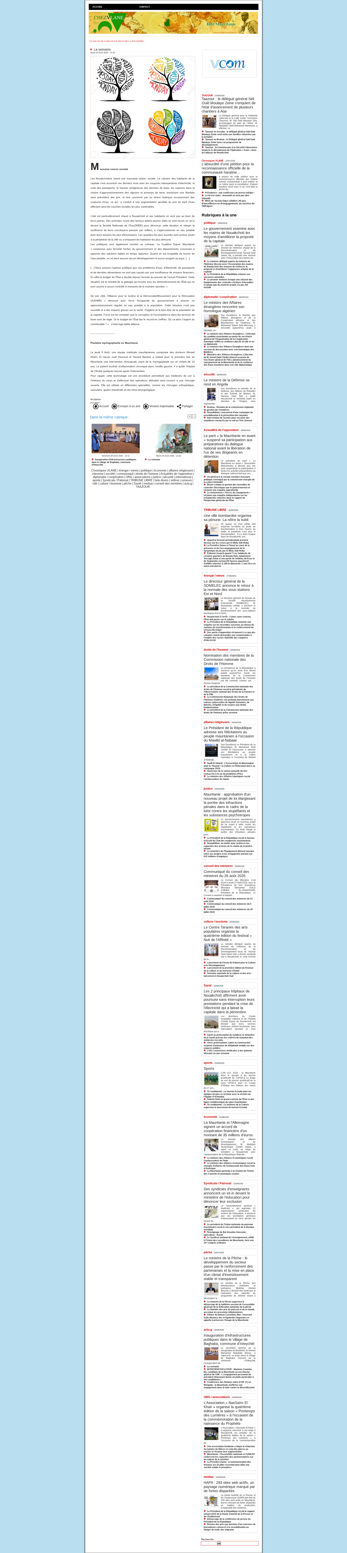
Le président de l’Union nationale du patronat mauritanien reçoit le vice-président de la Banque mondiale (229, 1227)
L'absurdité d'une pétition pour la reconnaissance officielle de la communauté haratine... (228, 168)
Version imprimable (161, 406)
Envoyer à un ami (128, 406)
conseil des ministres (168, 483)
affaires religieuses (181, 470)
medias (148, 483)
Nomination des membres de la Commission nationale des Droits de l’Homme (229, 659)
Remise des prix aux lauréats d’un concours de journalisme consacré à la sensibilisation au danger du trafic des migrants (230, 1527)
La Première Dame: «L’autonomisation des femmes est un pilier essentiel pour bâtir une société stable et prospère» (227, 1464)
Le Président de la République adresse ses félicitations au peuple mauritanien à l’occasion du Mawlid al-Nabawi (229, 734)
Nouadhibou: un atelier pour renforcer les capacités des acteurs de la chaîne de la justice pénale (228, 846)
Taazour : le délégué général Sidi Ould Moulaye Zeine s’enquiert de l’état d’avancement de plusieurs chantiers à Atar (229, 105)
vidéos (175, 480)
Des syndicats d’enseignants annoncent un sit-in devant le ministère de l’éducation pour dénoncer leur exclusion (227, 1195)
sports (96, 480)
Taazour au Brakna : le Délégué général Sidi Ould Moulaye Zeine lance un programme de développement (228, 142)
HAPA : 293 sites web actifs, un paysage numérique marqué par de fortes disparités (229, 1487)
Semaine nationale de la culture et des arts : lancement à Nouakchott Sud (228, 974)
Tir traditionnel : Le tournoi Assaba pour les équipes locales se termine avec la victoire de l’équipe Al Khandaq (227, 1094)
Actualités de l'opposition (176, 473)
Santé (137, 483)
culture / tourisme (110, 483)
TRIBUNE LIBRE (141, 480)
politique (146, 470)
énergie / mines (129, 470)
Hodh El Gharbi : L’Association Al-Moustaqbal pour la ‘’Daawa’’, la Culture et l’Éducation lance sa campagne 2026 (229, 766)
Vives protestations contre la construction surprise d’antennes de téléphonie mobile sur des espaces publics (229, 1045)
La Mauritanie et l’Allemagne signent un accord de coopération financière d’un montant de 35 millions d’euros (228, 1129)
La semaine (154, 459)
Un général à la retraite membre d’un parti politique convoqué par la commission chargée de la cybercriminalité (229, 479)
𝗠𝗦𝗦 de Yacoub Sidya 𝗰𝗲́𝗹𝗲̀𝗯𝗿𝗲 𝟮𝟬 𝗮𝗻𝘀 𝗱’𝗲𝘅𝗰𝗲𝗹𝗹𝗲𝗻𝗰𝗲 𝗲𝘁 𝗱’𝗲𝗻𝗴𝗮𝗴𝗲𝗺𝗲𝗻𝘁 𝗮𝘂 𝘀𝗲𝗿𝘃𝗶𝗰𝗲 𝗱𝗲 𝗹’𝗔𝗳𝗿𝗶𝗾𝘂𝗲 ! (228, 203)
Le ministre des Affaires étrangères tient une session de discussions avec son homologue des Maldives (229, 349)
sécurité (168, 477)
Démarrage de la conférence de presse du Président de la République (227, 1520)
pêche (128, 483)
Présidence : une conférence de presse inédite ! (229, 192)
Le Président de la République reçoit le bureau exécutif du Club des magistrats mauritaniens (229, 839)
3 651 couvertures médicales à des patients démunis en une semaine (228, 1052)
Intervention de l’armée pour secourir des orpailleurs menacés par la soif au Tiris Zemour (228, 419)
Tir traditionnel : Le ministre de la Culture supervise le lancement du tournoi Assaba (226, 1106)
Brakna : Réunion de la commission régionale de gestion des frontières (229, 408)
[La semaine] (143, 57)
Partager (187, 406)
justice (157, 477)
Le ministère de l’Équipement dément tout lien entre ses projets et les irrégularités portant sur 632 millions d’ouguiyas (229, 854)
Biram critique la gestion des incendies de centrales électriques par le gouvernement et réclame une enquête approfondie (227, 487)
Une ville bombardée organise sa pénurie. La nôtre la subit (227, 518)
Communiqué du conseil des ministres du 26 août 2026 (226, 874)
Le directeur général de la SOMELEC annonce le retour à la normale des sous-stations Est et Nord (229, 587)
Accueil (97, 7)
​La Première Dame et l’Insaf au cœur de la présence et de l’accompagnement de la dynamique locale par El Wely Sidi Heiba (227, 548)
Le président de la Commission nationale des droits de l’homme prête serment (228, 711)
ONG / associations (138, 477)
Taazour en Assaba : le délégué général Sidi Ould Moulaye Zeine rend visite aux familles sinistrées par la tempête (229, 134)
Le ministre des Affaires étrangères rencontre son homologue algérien (224, 307)
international (183, 477)
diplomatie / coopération (108, 477)
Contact (144, 7)
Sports (209, 1068)
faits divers (161, 480)
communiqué (125, 473)
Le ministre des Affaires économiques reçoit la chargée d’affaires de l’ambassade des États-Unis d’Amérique (229, 1166)
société (110, 473)
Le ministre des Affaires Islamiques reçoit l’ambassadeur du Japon (227, 777)
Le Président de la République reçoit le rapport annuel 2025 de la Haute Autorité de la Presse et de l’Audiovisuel (229, 1514)
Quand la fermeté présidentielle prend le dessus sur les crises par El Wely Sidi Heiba (226, 541)
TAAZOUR (143, 486)
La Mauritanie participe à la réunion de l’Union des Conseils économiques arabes (229, 1172)
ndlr (95, 483)
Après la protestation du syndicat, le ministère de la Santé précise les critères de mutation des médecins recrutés (229, 1037)
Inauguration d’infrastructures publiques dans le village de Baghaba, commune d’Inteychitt (114, 462)
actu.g (188, 483)
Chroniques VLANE (104, 470)
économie (160, 470)
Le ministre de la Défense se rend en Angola (227, 382)
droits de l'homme (147, 473)
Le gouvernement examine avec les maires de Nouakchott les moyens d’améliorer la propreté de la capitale (229, 235)
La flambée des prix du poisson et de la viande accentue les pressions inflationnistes (229, 1310)
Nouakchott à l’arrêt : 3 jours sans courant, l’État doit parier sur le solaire (227, 618)
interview (98, 473)
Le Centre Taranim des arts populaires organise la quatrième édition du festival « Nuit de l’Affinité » (228, 933)
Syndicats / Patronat (115, 480)
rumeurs (186, 480)
